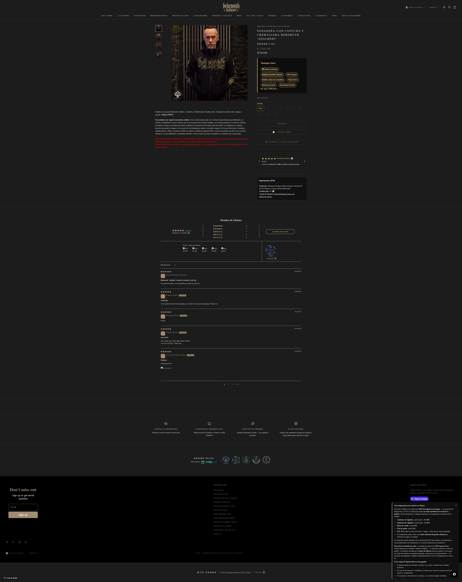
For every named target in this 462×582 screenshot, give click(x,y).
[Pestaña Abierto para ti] (454, 574)
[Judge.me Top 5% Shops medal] (256, 460)
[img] (166, 272)
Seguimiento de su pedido (222, 526)
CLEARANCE (321, 16)
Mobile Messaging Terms (222, 514)
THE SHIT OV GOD (180, 16)
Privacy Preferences (220, 510)
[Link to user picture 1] (166, 372)
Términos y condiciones (222, 502)
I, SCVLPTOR (123, 16)
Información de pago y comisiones (225, 498)
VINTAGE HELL (304, 16)
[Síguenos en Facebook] (7, 542)
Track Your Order (351, 16)
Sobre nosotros (219, 490)
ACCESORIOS (287, 16)
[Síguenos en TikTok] (26, 542)
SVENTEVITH (139, 16)
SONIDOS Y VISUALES (222, 16)
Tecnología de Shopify (232, 553)
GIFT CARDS (107, 16)
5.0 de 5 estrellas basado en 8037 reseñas (235, 572)
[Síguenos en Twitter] (13, 542)
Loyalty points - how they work (224, 530)
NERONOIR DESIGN (158, 16)
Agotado (282, 124)
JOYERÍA (272, 16)
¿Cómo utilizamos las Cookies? (224, 518)
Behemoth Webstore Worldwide (273, 26)
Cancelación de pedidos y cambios (225, 522)
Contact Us (217, 534)
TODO (334, 16)
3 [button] (232, 384)
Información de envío (221, 494)
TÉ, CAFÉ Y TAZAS (255, 16)
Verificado (270, 258)
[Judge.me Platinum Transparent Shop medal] (236, 460)
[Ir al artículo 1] (158, 28)
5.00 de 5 (188, 231)
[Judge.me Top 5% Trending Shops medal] (266, 460)
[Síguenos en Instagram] (19, 542)
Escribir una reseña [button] (280, 232)
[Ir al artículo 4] (158, 54)
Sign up (23, 514)
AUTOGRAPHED (200, 16)
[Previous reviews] (259, 161)
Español (433, 7)
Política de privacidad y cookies (224, 506)
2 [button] (228, 384)
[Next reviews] (304, 161)
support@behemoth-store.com (284, 194)
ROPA (239, 16)
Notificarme (284, 132)
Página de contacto (265, 197)
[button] (262, 44)
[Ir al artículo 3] (158, 45)
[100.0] (270, 250)
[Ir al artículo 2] (158, 37)
